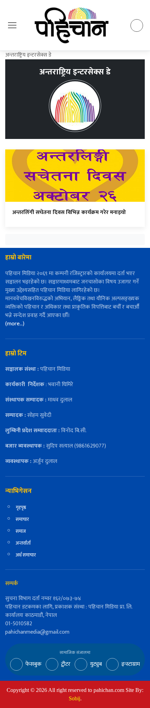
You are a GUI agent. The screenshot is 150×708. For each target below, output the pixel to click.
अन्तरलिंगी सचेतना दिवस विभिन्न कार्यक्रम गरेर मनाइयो (69, 212)
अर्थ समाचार (26, 555)
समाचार (22, 519)
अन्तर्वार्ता (23, 543)
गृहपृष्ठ (21, 507)
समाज (21, 531)
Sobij (74, 698)
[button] (12, 25)
